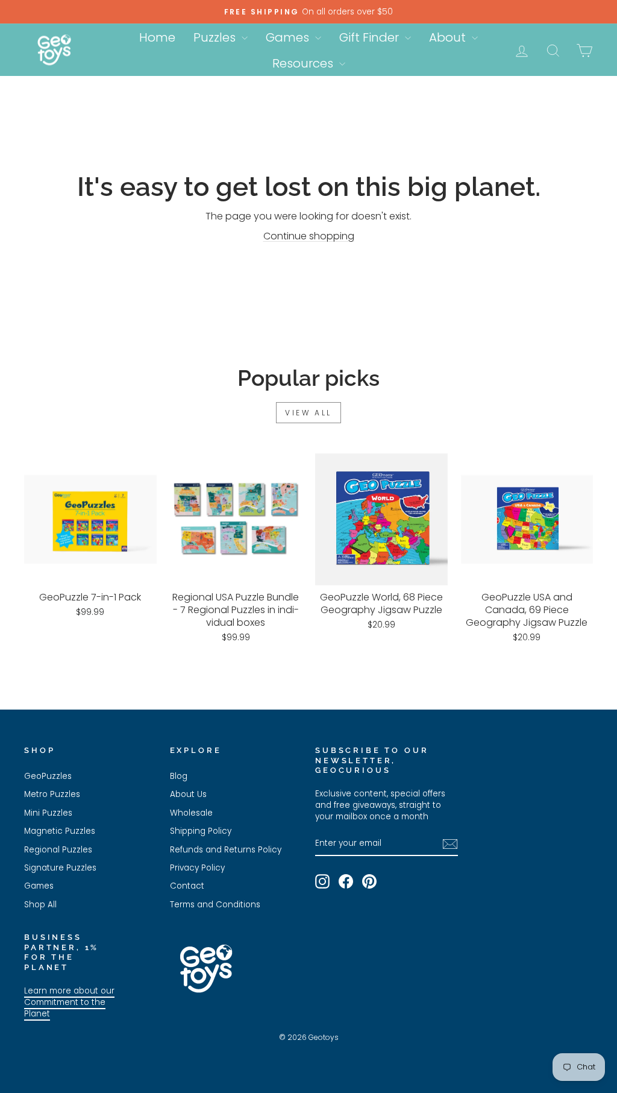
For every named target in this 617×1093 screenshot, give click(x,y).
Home (157, 37)
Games (289, 37)
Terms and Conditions (215, 904)
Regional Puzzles (58, 849)
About (449, 37)
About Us (188, 794)
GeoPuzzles (48, 776)
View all (308, 413)
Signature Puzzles (60, 868)
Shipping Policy (200, 831)
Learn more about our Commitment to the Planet (69, 1002)
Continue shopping (308, 236)
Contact (187, 886)
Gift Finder (370, 37)
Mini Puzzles (48, 813)
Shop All (40, 904)
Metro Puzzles (52, 794)
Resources (304, 63)
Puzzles (216, 37)
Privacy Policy (197, 868)
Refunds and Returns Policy (225, 849)
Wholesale (191, 813)
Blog (178, 776)
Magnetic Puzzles (59, 831)
